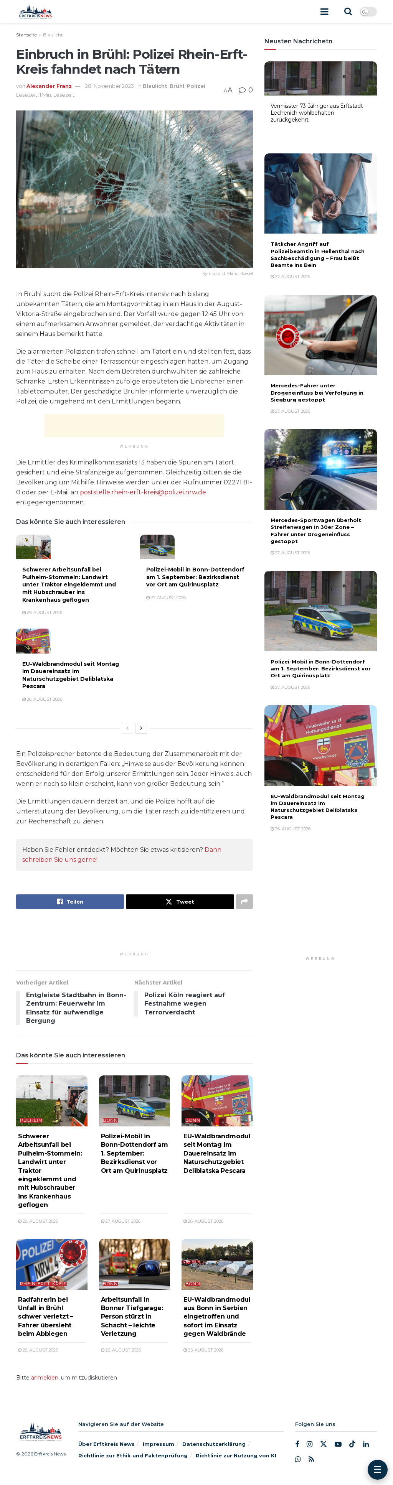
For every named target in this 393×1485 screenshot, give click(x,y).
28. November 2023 (109, 86)
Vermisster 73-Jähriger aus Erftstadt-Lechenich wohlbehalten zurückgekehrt (318, 112)
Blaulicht (53, 35)
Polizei (196, 86)
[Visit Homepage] (35, 11)
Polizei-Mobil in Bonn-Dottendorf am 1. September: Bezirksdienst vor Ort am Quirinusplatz (195, 577)
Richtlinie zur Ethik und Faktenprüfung (133, 1455)
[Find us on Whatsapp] (298, 1459)
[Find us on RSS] (311, 1459)
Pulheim (31, 1120)
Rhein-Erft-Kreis (43, 1284)
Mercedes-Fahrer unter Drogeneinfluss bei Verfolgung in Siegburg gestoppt (317, 392)
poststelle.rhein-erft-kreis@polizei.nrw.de (143, 492)
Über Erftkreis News (106, 1444)
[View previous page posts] (127, 728)
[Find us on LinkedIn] (366, 1444)
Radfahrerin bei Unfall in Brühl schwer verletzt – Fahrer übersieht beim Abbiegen (45, 1317)
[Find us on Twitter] (323, 1444)
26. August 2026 (44, 699)
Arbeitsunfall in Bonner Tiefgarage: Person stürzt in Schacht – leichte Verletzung (132, 1317)
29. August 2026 (44, 612)
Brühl (177, 86)
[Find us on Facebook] (297, 1444)
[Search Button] (348, 11)
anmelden (44, 1377)
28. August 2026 (292, 131)
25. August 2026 (205, 1350)
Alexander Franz (49, 86)
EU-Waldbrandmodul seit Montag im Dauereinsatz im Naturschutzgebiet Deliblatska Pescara (70, 675)
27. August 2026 (168, 597)
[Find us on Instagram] (309, 1444)
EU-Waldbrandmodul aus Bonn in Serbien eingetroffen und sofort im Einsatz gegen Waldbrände (217, 1317)
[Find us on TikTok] (352, 1444)
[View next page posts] (141, 728)
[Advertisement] (134, 425)
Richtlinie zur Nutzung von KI (236, 1455)
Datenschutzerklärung (214, 1444)
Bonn (110, 1120)
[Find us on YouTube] (338, 1444)
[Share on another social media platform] (244, 901)
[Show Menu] (324, 11)
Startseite (26, 35)
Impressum (158, 1444)
